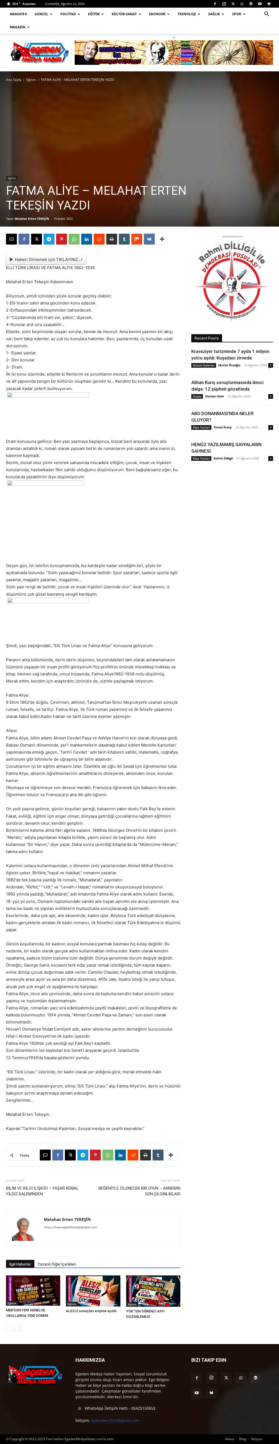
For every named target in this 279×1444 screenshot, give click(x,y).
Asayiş (197, 396)
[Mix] (136, 239)
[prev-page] (9, 1327)
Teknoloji (187, 14)
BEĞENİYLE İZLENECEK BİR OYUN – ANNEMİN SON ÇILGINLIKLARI (139, 1191)
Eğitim (93, 14)
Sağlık (214, 14)
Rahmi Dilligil (223, 458)
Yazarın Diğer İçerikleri (57, 1264)
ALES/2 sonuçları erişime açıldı (91, 1311)
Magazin (17, 27)
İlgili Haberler (20, 1264)
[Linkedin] (86, 239)
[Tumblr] (124, 239)
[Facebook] (215, 4)
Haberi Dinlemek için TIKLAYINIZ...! (48, 259)
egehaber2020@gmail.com (115, 1420)
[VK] (149, 239)
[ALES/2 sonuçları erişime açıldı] (93, 1290)
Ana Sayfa (13, 79)
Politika (68, 14)
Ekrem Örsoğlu (229, 365)
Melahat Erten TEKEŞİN (32, 219)
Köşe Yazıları (201, 427)
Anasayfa (18, 14)
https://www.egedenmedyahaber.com (70, 1227)
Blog (242, 1439)
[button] (266, 14)
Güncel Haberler (203, 365)
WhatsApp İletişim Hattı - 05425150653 (119, 1408)
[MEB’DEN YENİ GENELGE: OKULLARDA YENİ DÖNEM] (33, 1290)
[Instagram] (224, 4)
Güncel (41, 14)
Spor (236, 14)
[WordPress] (251, 4)
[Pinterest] (61, 239)
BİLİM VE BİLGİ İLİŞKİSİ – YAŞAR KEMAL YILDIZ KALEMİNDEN (42, 1191)
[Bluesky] (269, 4)
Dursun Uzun (214, 396)
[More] (162, 239)
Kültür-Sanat (124, 14)
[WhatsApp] (242, 4)
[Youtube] (260, 4)
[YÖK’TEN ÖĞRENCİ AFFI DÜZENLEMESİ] (153, 1291)
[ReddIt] (99, 239)
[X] (233, 4)
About (229, 1439)
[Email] (11, 239)
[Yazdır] (111, 239)
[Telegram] (49, 239)
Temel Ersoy (223, 427)
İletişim (256, 1439)
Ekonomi (157, 14)
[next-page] (18, 1327)
